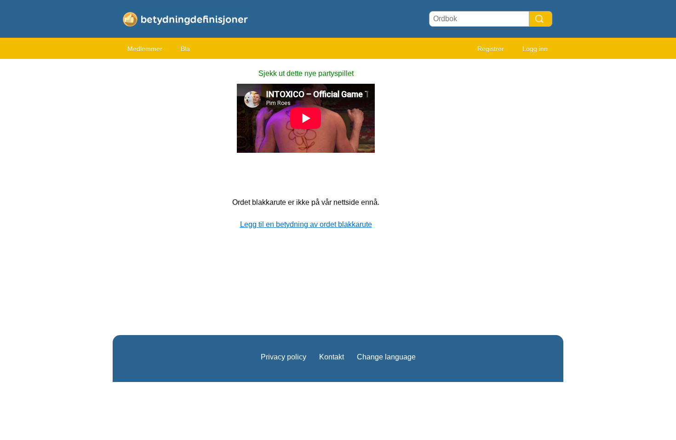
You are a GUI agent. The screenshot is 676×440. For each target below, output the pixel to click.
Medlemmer (144, 48)
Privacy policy (283, 357)
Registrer (490, 48)
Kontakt (331, 357)
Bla (185, 48)
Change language (386, 357)
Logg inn (535, 48)
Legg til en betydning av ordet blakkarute (306, 224)
